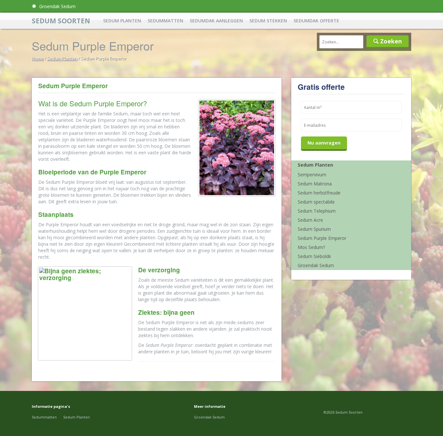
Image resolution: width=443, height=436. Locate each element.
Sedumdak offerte (316, 21)
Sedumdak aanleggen (216, 21)
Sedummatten (165, 21)
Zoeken (390, 41)
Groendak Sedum (57, 6)
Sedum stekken (268, 21)
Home (37, 58)
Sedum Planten (122, 21)
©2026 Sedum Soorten (343, 412)
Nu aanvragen (324, 143)
